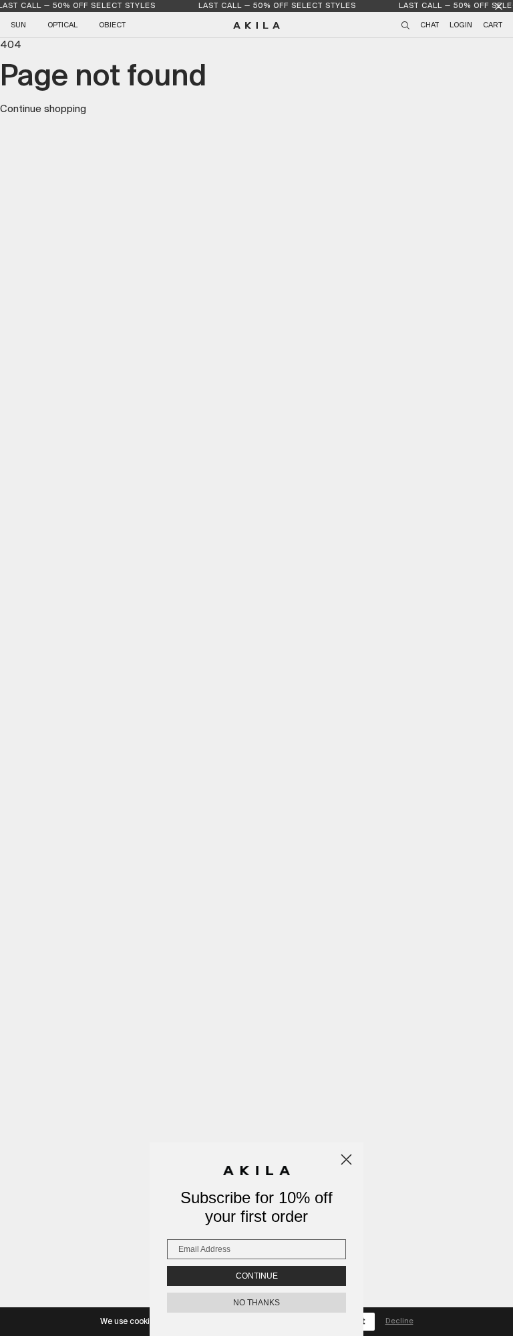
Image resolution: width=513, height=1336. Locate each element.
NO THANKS (256, 1302)
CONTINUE (257, 1276)
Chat (429, 25)
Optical (62, 25)
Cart (492, 25)
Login (461, 25)
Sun (18, 25)
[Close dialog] (346, 1159)
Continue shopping (43, 109)
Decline (399, 1321)
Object (112, 25)
